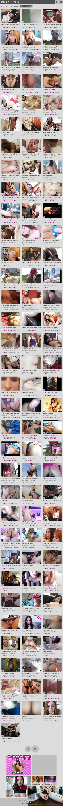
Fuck (31, 27)
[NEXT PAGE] (35, 749)
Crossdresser (7, 741)
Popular (25, 6)
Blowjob (6, 157)
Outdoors (57, 49)
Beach (6, 135)
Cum (6, 92)
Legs (55, 200)
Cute (15, 179)
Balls (9, 27)
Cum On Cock (10, 244)
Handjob (58, 720)
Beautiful (48, 92)
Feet (13, 27)
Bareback (12, 200)
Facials (9, 395)
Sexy (57, 71)
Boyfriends (17, 373)
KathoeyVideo (10, 2)
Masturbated (13, 49)
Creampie (28, 525)
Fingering (7, 114)
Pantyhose (15, 676)
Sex (34, 27)
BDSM (32, 92)
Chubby (47, 157)
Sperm (33, 135)
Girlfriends (56, 92)
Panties (10, 676)
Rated (30, 6)
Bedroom (48, 612)
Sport (16, 27)
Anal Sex (27, 27)
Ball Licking (15, 525)
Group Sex (57, 135)
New (21, 6)
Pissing (13, 417)
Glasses (52, 352)
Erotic (6, 676)
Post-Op (27, 720)
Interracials (12, 114)
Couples (52, 547)
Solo (17, 460)
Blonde (30, 222)
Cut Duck (11, 179)
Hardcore (15, 720)
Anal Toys (7, 49)
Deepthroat (17, 200)
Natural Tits (36, 525)
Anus (6, 27)
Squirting (18, 417)
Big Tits (52, 27)
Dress (6, 330)
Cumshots (51, 395)
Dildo (52, 49)
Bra (39, 200)
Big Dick (6, 222)
